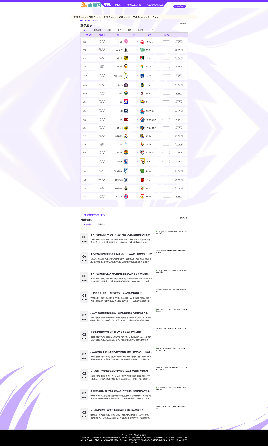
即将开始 (179, 42)
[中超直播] (90, 7)
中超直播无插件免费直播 (155, 5)
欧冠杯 (140, 30)
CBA (151, 30)
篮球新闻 (101, 225)
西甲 (119, 30)
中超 (129, 30)
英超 (109, 30)
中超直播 (118, 5)
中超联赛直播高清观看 (133, 5)
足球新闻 (87, 225)
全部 (85, 30)
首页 (107, 5)
